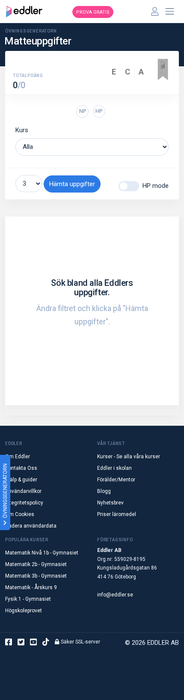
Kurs (21, 130)
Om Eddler (17, 457)
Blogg (104, 491)
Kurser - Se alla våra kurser (128, 457)
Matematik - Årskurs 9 (31, 587)
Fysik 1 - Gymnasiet (28, 599)
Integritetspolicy (24, 503)
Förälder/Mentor (116, 480)
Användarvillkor (23, 491)
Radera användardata (30, 526)
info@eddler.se (115, 595)
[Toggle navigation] (170, 11)
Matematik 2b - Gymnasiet (36, 564)
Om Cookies (19, 514)
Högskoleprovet (23, 611)
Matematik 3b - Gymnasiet (36, 576)
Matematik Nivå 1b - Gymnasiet (41, 553)
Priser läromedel (116, 514)
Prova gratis (93, 12)
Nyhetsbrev (110, 503)
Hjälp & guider (21, 480)
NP (82, 111)
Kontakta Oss (21, 468)
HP (98, 111)
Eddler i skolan (114, 468)
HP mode (155, 186)
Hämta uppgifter (72, 184)
